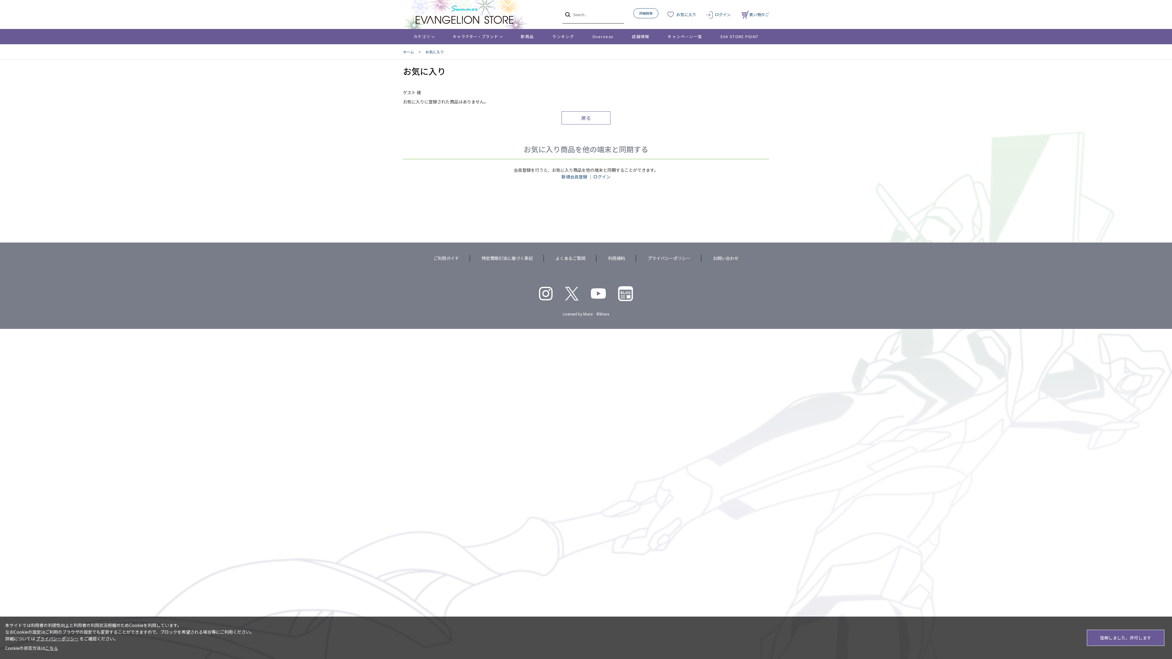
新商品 (527, 36)
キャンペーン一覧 (684, 36)
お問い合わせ (726, 258)
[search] (567, 14)
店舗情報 (640, 36)
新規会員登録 (574, 177)
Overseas (602, 36)
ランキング (563, 36)
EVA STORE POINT (740, 36)
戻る (586, 117)
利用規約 (616, 258)
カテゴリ (422, 36)
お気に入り (686, 14)
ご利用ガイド (446, 258)
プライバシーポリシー (669, 258)
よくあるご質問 (570, 258)
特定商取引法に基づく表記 (507, 258)
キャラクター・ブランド (475, 36)
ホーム (408, 51)
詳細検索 (646, 13)
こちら (51, 648)
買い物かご (759, 14)
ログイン (723, 14)
